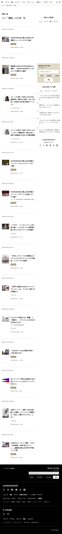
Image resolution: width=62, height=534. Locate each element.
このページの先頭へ (10, 468)
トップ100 (44, 2)
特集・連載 (9, 5)
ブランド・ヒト (30, 2)
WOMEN (49, 75)
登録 (49, 79)
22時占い (38, 2)
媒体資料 (18, 501)
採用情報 (13, 501)
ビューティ (17, 2)
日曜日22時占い (23, 494)
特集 (12, 2)
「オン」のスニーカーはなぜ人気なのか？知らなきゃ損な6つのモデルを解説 (49, 97)
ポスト (14, 498)
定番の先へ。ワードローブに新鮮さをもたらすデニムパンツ (49, 106)
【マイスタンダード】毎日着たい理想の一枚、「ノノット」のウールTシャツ (49, 122)
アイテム (12, 519)
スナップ (39, 494)
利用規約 (29, 501)
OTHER (57, 75)
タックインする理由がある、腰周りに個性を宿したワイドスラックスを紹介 (49, 131)
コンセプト (30, 519)
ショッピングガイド (7, 522)
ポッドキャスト (32, 498)
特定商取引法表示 (34, 522)
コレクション (6, 498)
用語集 (40, 498)
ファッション (48, 90)
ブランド (5, 519)
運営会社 (24, 501)
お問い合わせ (46, 501)
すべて (40, 21)
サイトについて (6, 501)
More (51, 2)
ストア (23, 2)
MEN (42, 75)
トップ (2, 5)
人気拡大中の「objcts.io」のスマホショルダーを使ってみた (49, 113)
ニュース (7, 2)
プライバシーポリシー (37, 501)
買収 (15, 5)
